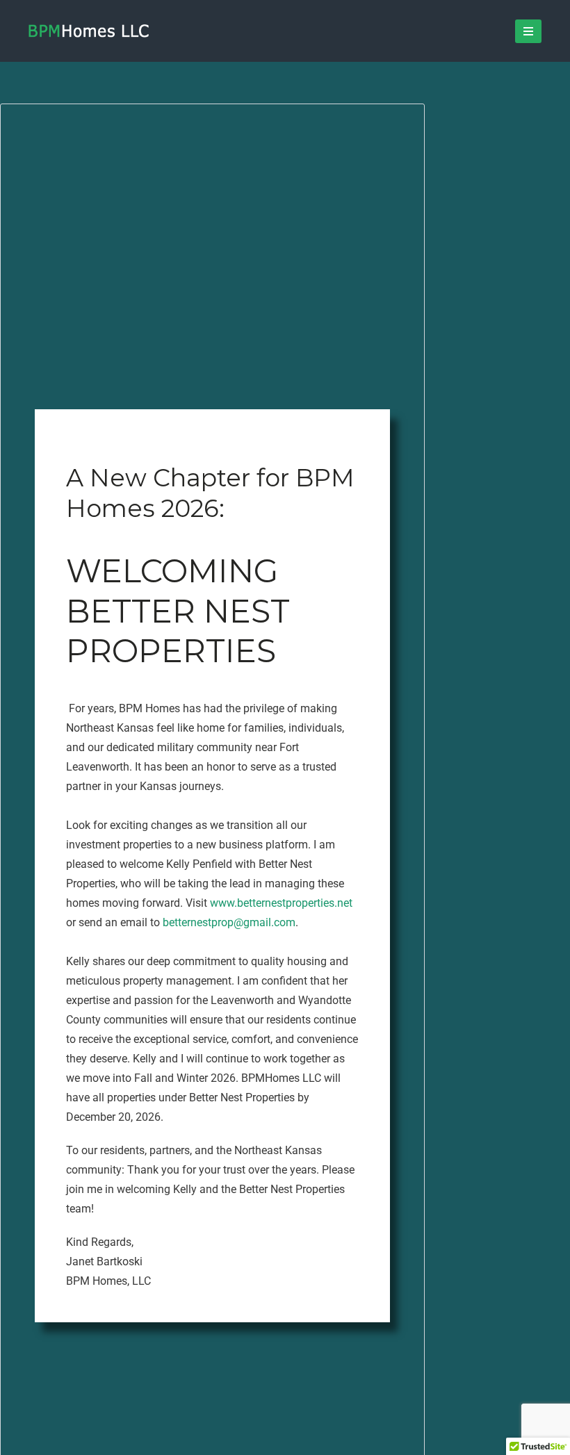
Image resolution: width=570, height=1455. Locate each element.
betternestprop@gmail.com (229, 922)
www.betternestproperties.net (281, 903)
